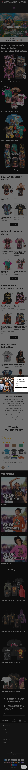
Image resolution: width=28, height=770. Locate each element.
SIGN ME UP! (21, 387)
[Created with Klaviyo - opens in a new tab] (14, 392)
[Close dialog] (27, 377)
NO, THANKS (21, 389)
